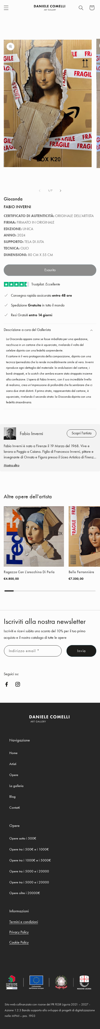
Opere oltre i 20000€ (24, 893)
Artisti (12, 764)
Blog (12, 796)
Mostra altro (11, 465)
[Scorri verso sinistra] (39, 191)
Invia (81, 651)
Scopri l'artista (81, 433)
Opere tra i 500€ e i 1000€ (29, 849)
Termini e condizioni (23, 921)
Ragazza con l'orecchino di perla (29, 572)
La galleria (16, 786)
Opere (13, 775)
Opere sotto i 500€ (22, 838)
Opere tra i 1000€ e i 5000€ (30, 860)
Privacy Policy (19, 932)
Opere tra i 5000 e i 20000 (29, 871)
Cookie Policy (19, 942)
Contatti (14, 807)
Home (13, 753)
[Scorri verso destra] (60, 191)
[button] (6, 7)
